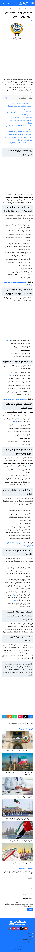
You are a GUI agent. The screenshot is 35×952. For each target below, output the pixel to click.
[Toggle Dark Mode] (8, 3)
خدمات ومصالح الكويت (12, 9)
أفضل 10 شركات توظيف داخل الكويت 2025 (20, 841)
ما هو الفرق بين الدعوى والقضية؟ (21, 143)
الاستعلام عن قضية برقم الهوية (22, 117)
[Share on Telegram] (4, 717)
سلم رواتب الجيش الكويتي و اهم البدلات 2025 (18, 819)
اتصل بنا (29, 936)
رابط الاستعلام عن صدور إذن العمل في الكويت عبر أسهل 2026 (18, 774)
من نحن (30, 933)
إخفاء (5, 97)
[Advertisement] (17, 59)
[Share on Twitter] (25, 717)
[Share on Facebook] (31, 717)
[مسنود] (17, 922)
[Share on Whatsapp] (15, 717)
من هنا (4, 202)
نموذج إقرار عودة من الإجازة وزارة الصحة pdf (19, 751)
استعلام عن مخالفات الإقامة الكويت (22, 863)
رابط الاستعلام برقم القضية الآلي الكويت (19, 103)
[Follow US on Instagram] (18, 928)
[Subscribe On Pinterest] (14, 928)
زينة (32, 20)
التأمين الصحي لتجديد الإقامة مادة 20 (21, 797)
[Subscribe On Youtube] (26, 928)
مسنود (25, 947)
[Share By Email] (20, 717)
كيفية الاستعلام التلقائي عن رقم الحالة (19, 131)
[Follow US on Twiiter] (22, 928)
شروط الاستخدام (27, 939)
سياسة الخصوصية (27, 942)
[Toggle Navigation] (32, 3)
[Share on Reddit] (10, 717)
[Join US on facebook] (9, 928)
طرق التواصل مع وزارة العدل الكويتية (20, 134)
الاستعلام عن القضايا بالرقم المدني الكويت (15, 399)
